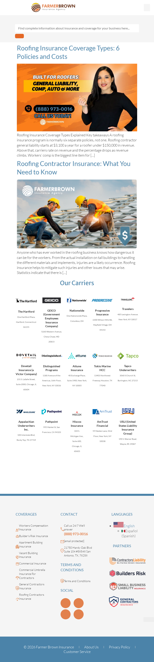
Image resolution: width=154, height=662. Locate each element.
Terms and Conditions (77, 581)
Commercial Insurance (32, 563)
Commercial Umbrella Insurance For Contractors (32, 573)
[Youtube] (79, 603)
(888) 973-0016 (76, 534)
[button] (147, 7)
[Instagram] (66, 614)
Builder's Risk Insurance (33, 536)
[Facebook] (79, 614)
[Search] (19, 36)
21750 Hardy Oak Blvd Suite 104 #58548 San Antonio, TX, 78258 (78, 551)
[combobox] (77, 28)
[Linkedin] (66, 603)
